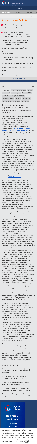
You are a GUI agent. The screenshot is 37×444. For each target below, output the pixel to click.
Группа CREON (27, 93)
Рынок (17, 12)
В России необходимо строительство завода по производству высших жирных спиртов (17, 27)
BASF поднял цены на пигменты (14, 71)
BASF (13, 90)
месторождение (8, 98)
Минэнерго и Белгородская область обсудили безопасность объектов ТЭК (16, 395)
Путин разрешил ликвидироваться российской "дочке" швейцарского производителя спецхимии (15, 42)
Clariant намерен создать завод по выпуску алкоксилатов (17, 58)
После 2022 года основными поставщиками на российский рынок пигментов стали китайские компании (16, 34)
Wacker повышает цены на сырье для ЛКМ (17, 67)
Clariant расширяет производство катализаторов (14, 53)
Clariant (30, 90)
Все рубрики (6, 12)
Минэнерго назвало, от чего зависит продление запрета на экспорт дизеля (16, 389)
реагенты (6, 96)
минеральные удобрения (11, 101)
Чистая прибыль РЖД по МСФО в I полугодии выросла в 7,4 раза (14, 377)
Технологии (28, 12)
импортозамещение (17, 96)
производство (16, 93)
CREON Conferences (14, 177)
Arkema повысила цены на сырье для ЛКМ (17, 63)
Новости (18, 8)
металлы (18, 98)
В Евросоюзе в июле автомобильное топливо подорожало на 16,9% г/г (15, 383)
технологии (26, 98)
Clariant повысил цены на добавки (14, 48)
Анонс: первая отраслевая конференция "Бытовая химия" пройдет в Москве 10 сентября (16, 371)
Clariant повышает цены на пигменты (15, 75)
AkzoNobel (6, 93)
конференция (21, 90)
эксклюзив (25, 101)
